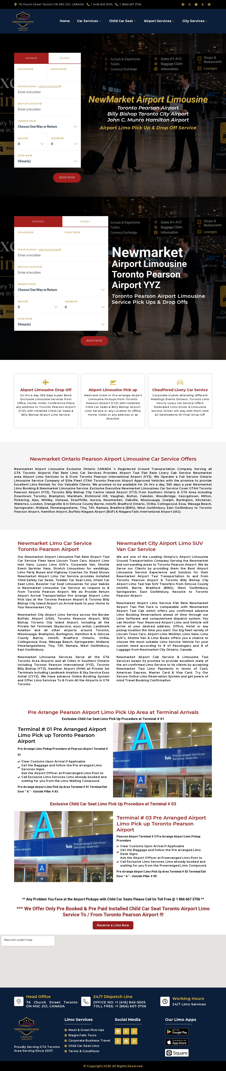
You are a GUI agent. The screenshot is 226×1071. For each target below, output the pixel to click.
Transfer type (26, 121)
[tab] (31, 58)
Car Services (87, 21)
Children (56, 138)
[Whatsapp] (134, 1031)
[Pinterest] (209, 4)
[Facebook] (183, 4)
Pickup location (38, 86)
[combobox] (47, 128)
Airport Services (157, 21)
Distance (31, 58)
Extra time (24, 155)
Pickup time (57, 69)
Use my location (49, 86)
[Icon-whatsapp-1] (196, 4)
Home (65, 21)
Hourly (65, 58)
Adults (22, 138)
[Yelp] (202, 4)
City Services (193, 21)
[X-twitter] (189, 4)
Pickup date (24, 69)
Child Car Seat (121, 21)
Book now (67, 177)
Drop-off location (29, 103)
